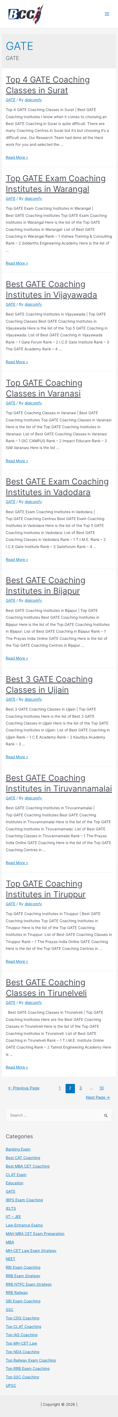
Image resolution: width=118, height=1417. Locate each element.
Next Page (98, 1097)
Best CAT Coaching (23, 1157)
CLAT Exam (16, 1174)
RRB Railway (17, 1292)
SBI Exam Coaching (23, 1301)
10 (101, 1088)
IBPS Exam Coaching (24, 1200)
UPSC (11, 1385)
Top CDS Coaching (22, 1318)
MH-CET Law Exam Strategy (31, 1250)
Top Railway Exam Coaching (31, 1360)
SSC (9, 1309)
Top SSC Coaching (22, 1377)
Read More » (17, 157)
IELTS (11, 1208)
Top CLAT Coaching (23, 1326)
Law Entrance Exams (24, 1225)
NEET (10, 1259)
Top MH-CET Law (21, 1343)
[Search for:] (59, 1115)
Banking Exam (18, 1149)
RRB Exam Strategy (23, 1276)
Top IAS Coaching (21, 1335)
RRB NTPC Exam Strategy (29, 1284)
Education (14, 1183)
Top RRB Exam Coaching (27, 1368)
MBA (10, 1242)
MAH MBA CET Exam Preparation (35, 1233)
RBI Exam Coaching (23, 1267)
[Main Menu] (107, 14)
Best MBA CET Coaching (27, 1166)
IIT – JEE (13, 1216)
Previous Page (23, 1088)
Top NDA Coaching (22, 1352)
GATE (10, 100)
